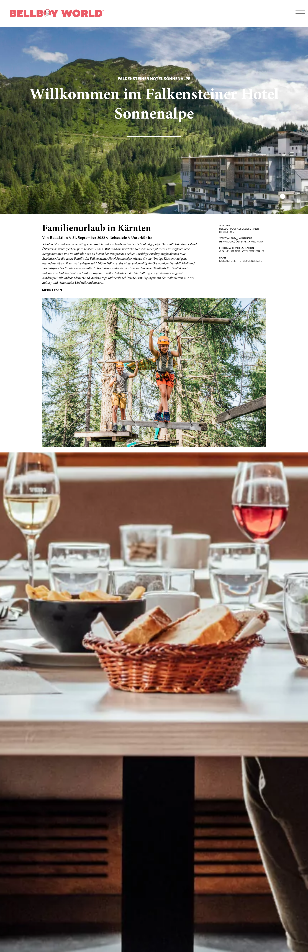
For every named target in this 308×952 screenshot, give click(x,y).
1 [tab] (282, 196)
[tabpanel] (154, 120)
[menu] (300, 13)
